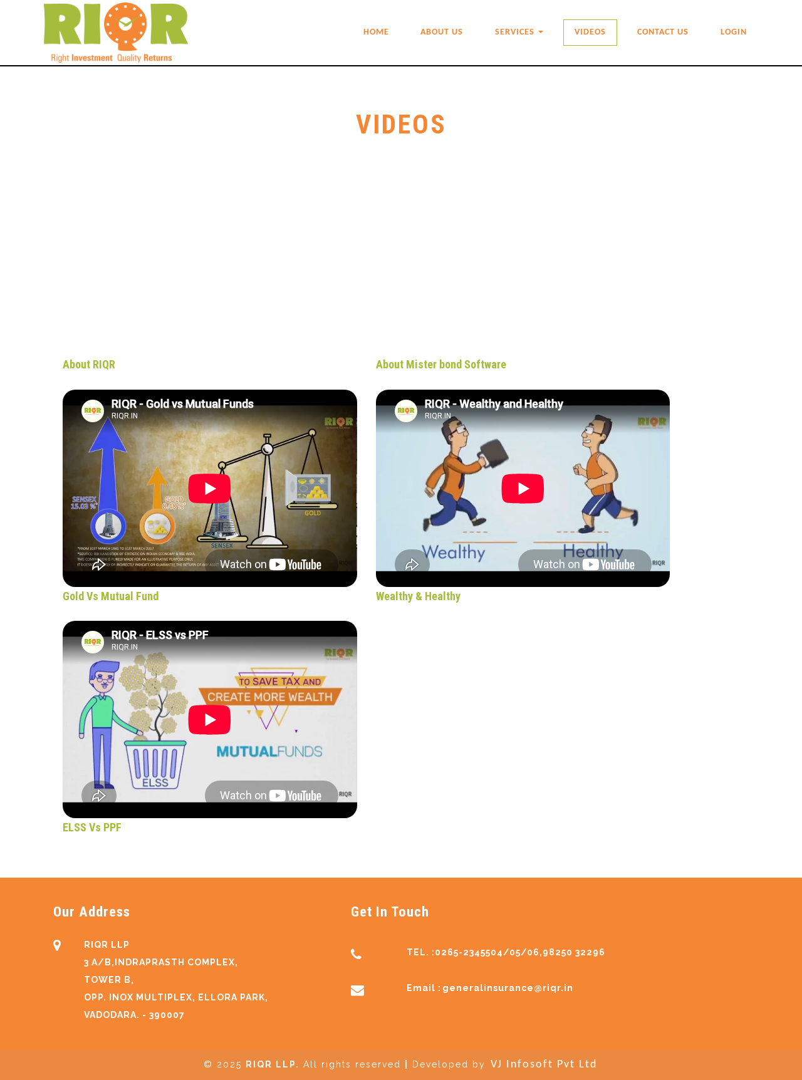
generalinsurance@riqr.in (507, 988)
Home (376, 32)
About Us (441, 32)
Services (516, 32)
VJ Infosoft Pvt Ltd (544, 1065)
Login (734, 32)
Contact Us (663, 32)
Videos (590, 32)
